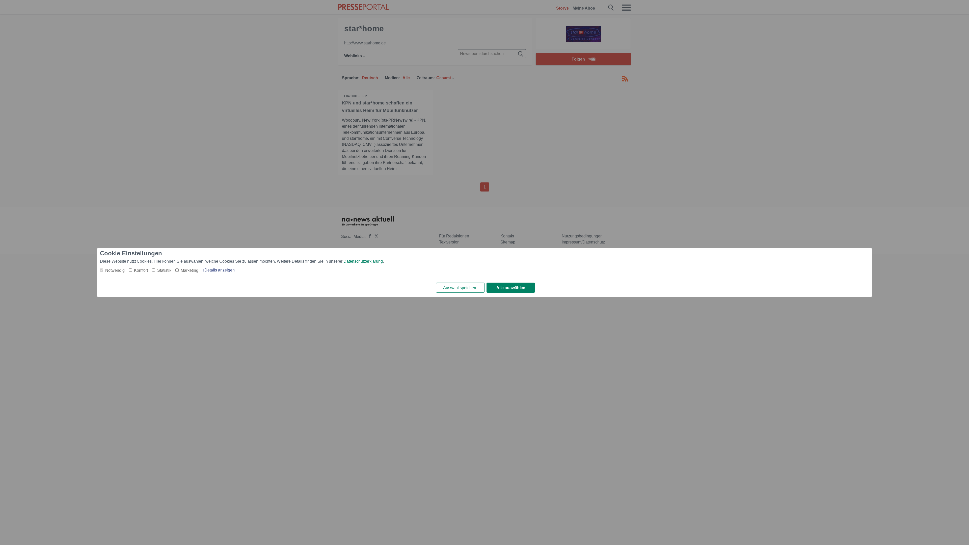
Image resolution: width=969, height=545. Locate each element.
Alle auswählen (510, 288)
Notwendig (115, 270)
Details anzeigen (219, 270)
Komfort (141, 270)
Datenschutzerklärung (363, 261)
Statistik (164, 270)
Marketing (189, 270)
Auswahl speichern (460, 288)
